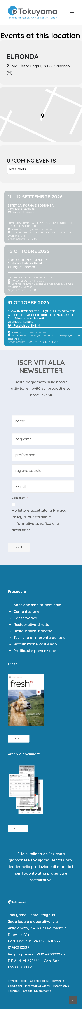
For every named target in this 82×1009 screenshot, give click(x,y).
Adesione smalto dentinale (37, 604)
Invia (19, 547)
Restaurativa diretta (31, 624)
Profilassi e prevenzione (35, 650)
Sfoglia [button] (19, 738)
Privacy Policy (17, 980)
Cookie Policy (39, 980)
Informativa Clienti (37, 986)
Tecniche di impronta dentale (39, 637)
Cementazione (26, 611)
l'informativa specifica (31, 523)
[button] (72, 12)
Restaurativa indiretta (33, 631)
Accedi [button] (18, 828)
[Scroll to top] (73, 999)
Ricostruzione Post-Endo (35, 644)
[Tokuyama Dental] (32, 12)
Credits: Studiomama (37, 991)
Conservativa (25, 618)
